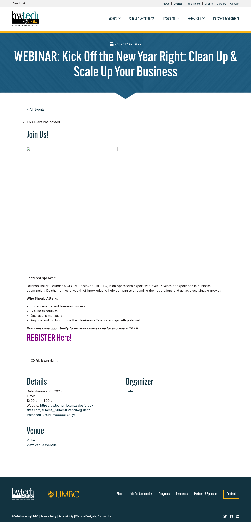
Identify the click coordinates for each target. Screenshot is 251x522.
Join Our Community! (141, 494)
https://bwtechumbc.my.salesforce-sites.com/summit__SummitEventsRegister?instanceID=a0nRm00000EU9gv (60, 410)
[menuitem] (115, 19)
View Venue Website (42, 445)
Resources (182, 494)
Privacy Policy (49, 516)
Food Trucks (193, 3)
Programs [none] (169, 19)
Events (178, 3)
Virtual (31, 440)
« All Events (35, 109)
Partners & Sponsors (205, 494)
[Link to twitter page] (225, 516)
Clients (209, 3)
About (120, 494)
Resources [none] (194, 19)
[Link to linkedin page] (237, 516)
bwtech (131, 391)
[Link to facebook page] (232, 516)
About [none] (112, 19)
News (166, 3)
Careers (221, 3)
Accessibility (66, 516)
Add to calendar (45, 361)
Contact (234, 3)
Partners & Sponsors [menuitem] (226, 19)
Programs (164, 494)
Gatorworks (104, 516)
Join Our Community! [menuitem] (142, 19)
